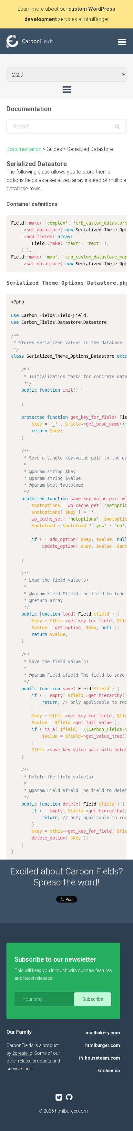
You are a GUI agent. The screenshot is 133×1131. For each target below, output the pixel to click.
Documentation (23, 149)
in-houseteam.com (99, 1058)
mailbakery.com (103, 1032)
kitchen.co (108, 1070)
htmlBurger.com (71, 1111)
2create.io (22, 1053)
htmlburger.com (102, 1045)
